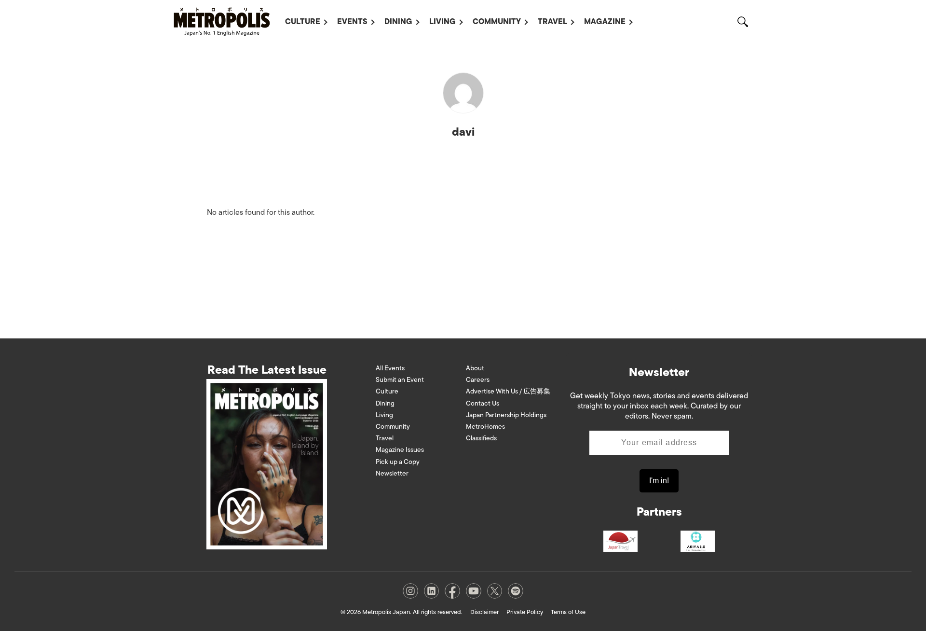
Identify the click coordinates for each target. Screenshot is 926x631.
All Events (390, 368)
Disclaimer (484, 612)
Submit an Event (400, 379)
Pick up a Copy (398, 461)
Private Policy (524, 612)
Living (442, 21)
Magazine (605, 21)
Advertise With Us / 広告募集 (508, 391)
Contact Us (482, 403)
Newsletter (392, 473)
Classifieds (481, 438)
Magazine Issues (400, 449)
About (475, 368)
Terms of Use (568, 612)
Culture (302, 21)
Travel (552, 21)
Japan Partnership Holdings (506, 415)
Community (497, 21)
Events (352, 21)
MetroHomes (485, 426)
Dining (398, 21)
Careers (478, 379)
